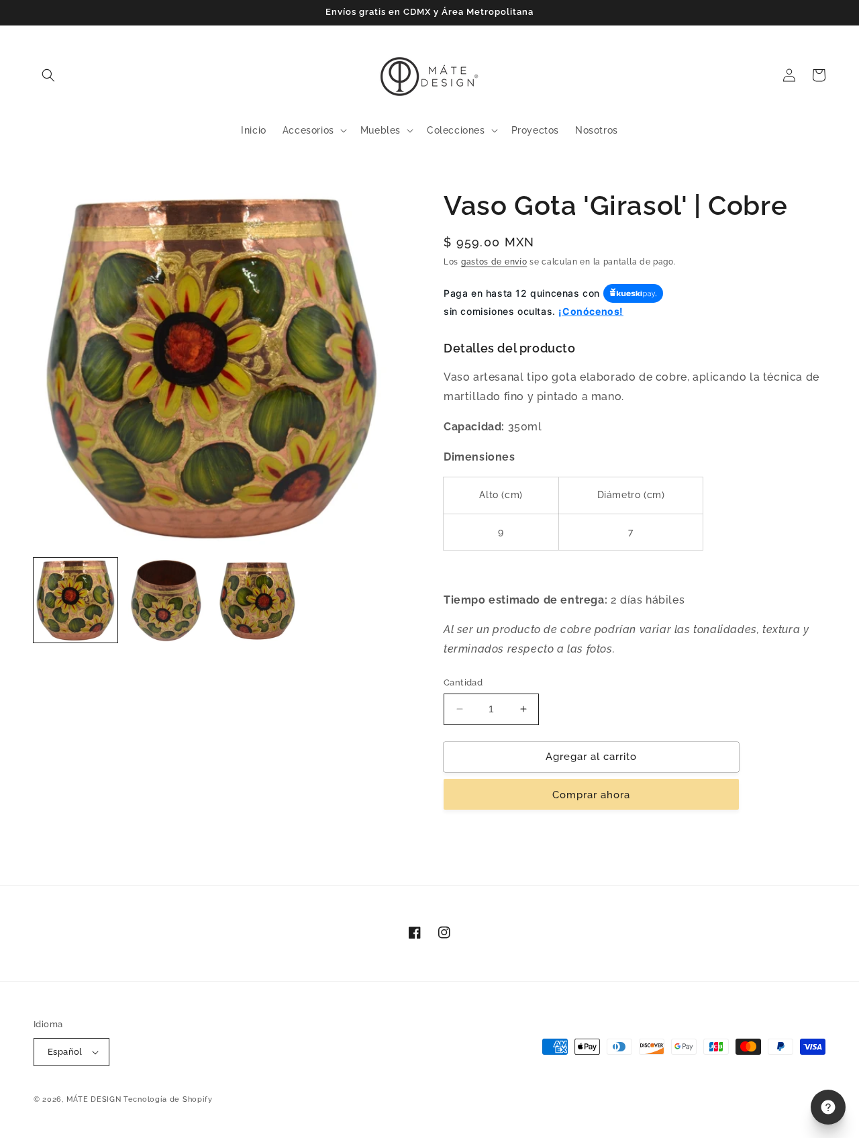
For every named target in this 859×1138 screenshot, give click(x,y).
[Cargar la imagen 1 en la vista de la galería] (75, 600)
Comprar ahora (591, 794)
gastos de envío (494, 262)
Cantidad (463, 682)
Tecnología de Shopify (168, 1099)
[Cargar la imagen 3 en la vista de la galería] (257, 600)
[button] (48, 75)
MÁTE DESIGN (93, 1099)
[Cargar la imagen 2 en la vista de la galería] (166, 600)
